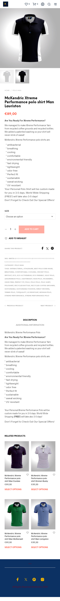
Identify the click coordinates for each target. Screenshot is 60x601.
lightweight (27, 279)
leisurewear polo (13, 279)
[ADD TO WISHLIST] (27, 474)
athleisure (28, 269)
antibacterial (16, 269)
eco (14, 275)
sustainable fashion (25, 289)
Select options (13, 490)
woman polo (45, 292)
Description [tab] (30, 320)
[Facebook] (43, 248)
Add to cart (31, 229)
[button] (27, 4)
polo (27, 282)
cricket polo (43, 272)
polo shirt (45, 282)
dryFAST (8, 275)
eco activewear (24, 275)
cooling (32, 272)
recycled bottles (22, 286)
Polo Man (17, 90)
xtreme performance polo (37, 296)
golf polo (49, 275)
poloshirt (9, 286)
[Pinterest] (53, 248)
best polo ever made (43, 269)
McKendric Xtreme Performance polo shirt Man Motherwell (14, 536)
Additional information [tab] (30, 325)
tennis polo (10, 292)
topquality (21, 292)
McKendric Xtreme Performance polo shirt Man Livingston (39, 536)
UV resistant (32, 292)
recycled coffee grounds (43, 286)
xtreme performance (14, 296)
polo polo (35, 282)
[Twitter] (48, 248)
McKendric (48, 279)
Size (7, 211)
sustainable (10, 289)
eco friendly (38, 275)
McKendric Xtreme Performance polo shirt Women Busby (39, 478)
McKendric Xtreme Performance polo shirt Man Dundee (13, 478)
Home (7, 90)
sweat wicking (42, 289)
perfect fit (19, 282)
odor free (9, 282)
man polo (37, 279)
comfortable (21, 272)
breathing (9, 272)
